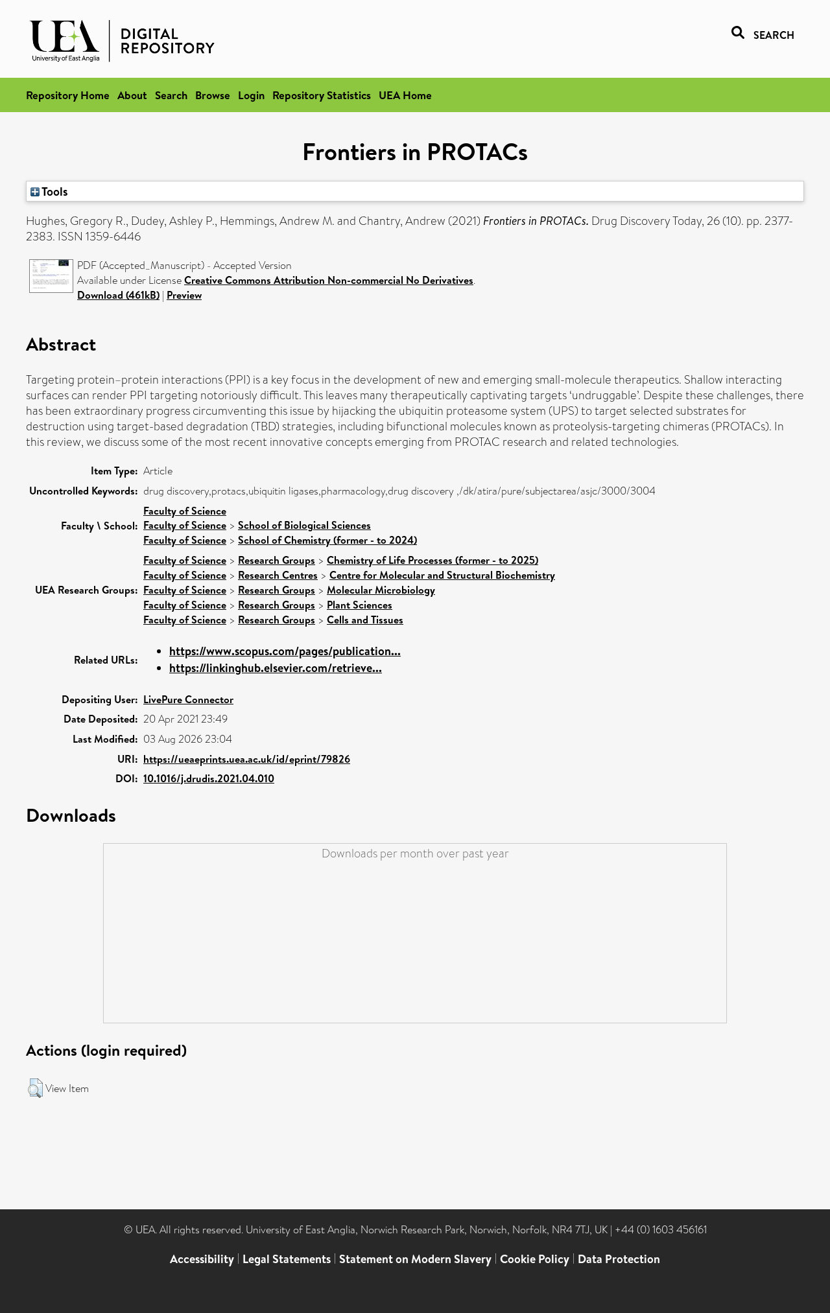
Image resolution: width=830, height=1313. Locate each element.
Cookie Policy (534, 1259)
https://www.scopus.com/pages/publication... (285, 651)
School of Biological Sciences (304, 525)
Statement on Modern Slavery (415, 1259)
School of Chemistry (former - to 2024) (327, 540)
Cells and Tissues (365, 619)
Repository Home (68, 94)
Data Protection (619, 1259)
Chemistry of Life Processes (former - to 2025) (432, 560)
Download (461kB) (118, 295)
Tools (54, 191)
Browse (212, 94)
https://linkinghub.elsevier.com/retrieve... (275, 668)
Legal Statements (287, 1259)
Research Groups (276, 560)
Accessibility (202, 1259)
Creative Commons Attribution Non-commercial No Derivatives (328, 280)
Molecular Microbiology (381, 590)
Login (251, 94)
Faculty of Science (184, 511)
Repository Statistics (321, 94)
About (132, 94)
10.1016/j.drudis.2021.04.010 (208, 778)
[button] (35, 1088)
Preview (184, 295)
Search (171, 94)
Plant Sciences (359, 605)
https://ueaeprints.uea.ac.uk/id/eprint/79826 (246, 759)
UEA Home (405, 94)
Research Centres (278, 575)
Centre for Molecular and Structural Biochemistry (442, 575)
